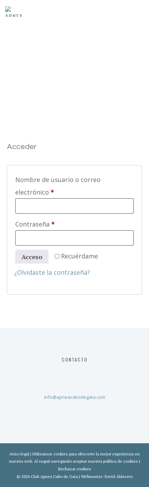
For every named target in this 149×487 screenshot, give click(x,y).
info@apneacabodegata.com (74, 397)
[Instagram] (73, 374)
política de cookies (120, 461)
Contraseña (52, 224)
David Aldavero (119, 476)
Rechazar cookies (74, 468)
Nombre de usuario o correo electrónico (57, 185)
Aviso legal (19, 453)
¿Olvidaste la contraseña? (52, 272)
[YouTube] (88, 374)
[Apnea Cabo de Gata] (14, 11)
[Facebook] (58, 374)
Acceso (31, 257)
